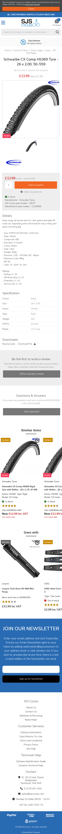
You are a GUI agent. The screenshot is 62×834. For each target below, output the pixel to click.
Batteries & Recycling (31, 715)
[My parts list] (37, 440)
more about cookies (32, 4)
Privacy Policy (31, 744)
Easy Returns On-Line (31, 736)
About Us (31, 707)
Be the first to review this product (31, 70)
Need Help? (31, 719)
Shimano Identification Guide (31, 761)
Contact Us (31, 711)
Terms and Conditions (31, 740)
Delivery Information (31, 732)
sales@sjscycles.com (33, 794)
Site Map (31, 748)
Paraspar (36, 832)
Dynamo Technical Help (31, 765)
